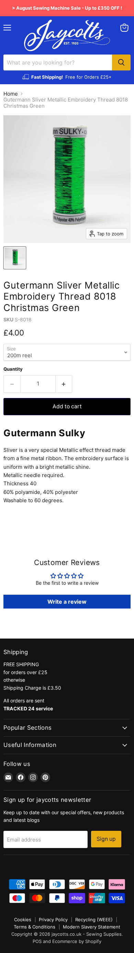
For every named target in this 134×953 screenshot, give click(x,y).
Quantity (13, 369)
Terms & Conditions (34, 927)
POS (37, 941)
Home (10, 94)
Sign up (106, 839)
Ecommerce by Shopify (76, 941)
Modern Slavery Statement (91, 927)
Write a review (67, 601)
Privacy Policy (53, 919)
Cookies (22, 919)
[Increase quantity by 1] (64, 383)
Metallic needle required (33, 475)
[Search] (121, 62)
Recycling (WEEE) (94, 919)
